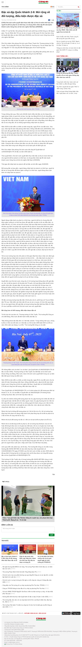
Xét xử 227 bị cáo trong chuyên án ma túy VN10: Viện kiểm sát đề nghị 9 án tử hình (68, 30)
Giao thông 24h (62, 56)
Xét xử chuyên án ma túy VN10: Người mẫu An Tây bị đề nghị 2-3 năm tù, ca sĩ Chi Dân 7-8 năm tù (68, 43)
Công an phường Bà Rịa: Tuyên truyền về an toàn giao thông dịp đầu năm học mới (67, 75)
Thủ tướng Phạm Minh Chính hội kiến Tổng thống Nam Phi (19, 572)
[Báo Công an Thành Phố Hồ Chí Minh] (43, 2)
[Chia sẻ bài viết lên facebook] (49, 20)
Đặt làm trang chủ (10, 613)
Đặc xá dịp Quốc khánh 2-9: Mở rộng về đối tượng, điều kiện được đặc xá (9, 558)
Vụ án (58, 11)
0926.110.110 (34, 613)
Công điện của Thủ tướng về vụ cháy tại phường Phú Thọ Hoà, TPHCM (23, 585)
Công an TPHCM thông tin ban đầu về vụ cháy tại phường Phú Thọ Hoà (23, 588)
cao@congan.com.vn (14, 642)
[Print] (53, 20)
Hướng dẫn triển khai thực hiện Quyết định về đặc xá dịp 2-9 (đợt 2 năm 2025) (25, 596)
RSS (53, 6)
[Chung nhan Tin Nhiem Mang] (13, 644)
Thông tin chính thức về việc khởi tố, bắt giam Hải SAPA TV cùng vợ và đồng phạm (68, 50)
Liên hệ (20, 613)
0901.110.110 (42, 613)
